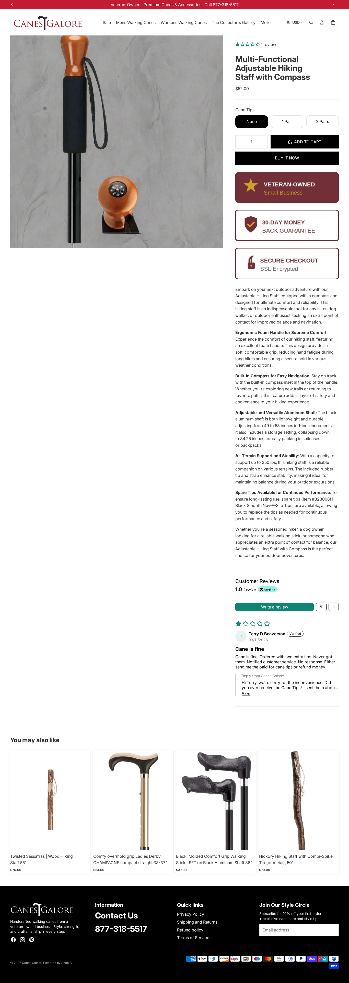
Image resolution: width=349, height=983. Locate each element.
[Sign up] (332, 930)
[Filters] (321, 607)
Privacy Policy (190, 914)
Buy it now (287, 157)
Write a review (274, 606)
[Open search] (311, 22)
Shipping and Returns (197, 922)
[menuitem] (265, 22)
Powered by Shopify (57, 963)
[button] (248, 44)
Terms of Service (193, 937)
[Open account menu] (322, 22)
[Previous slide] (266, 800)
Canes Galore (32, 963)
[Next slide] (331, 800)
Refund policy (190, 929)
